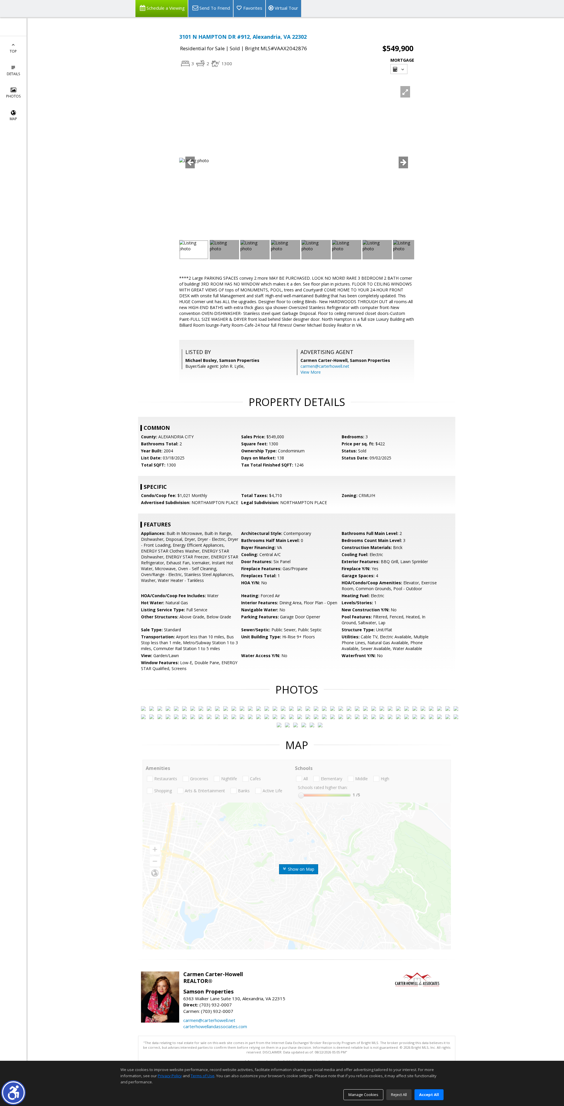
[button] (13, 1092)
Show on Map (300, 869)
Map (13, 118)
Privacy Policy (170, 1075)
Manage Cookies (363, 1094)
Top (13, 51)
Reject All (399, 1094)
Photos (13, 96)
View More (311, 372)
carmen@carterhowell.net (325, 366)
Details (13, 73)
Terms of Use (202, 1075)
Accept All (429, 1094)
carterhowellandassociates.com (215, 1026)
